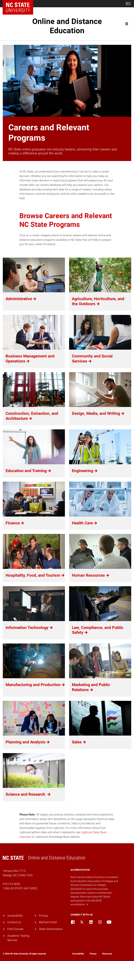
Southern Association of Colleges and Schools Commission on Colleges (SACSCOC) (94, 885)
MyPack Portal (48, 922)
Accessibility (15, 915)
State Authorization (50, 929)
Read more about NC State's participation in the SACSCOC (90, 900)
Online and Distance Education (67, 26)
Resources (107, 953)
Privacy (43, 915)
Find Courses (15, 929)
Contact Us (14, 922)
